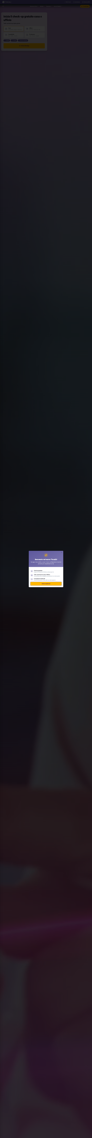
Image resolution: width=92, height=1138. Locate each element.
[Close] (61, 552)
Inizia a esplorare (46, 583)
